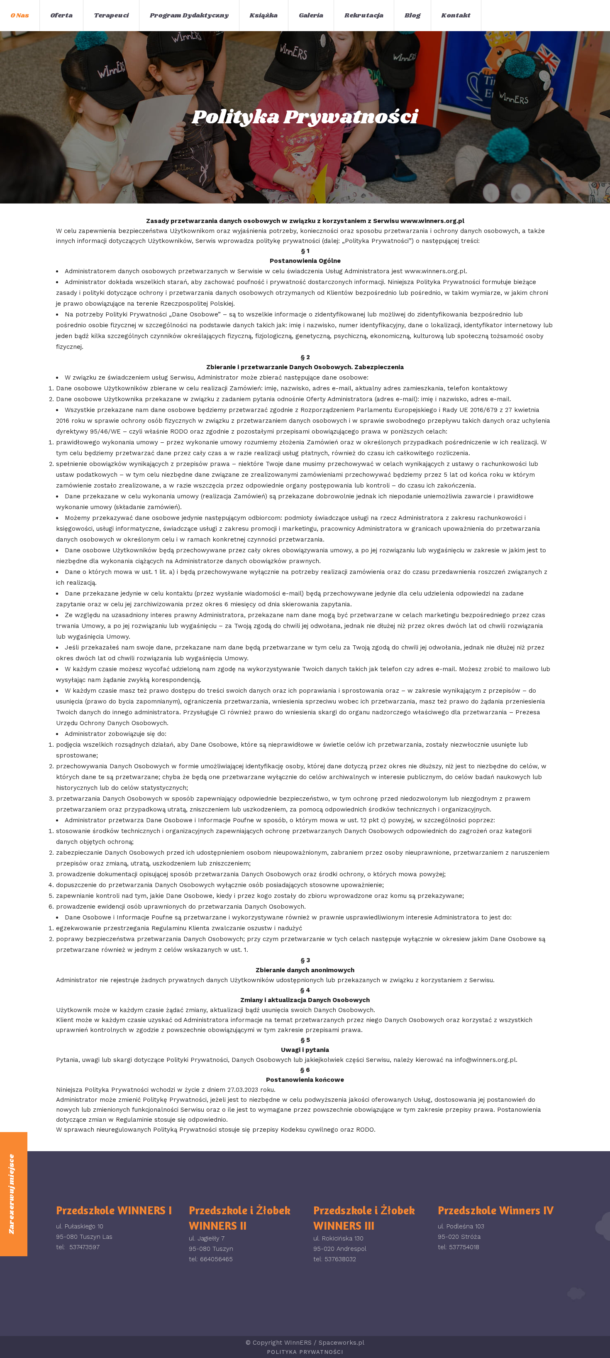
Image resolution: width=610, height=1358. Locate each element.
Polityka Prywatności (305, 1352)
